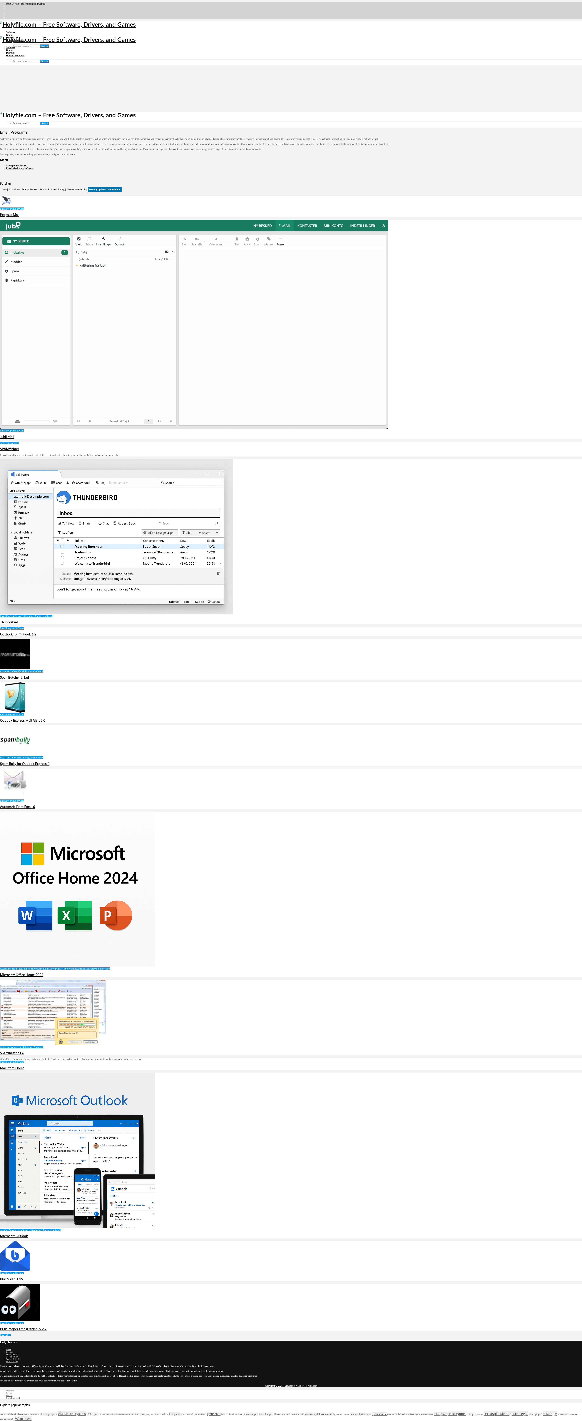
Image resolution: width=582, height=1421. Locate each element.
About (8, 1349)
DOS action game (118, 1414)
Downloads (14, 189)
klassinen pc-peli (282, 1414)
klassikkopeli (266, 1414)
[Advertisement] (291, 89)
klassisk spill (312, 1414)
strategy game (563, 1414)
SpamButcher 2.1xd (14, 677)
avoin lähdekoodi (8, 1414)
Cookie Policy (12, 1357)
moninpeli (355, 1414)
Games (9, 35)
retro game (440, 1414)
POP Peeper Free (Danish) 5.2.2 (23, 1329)
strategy (550, 1413)
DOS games (140, 1414)
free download (161, 1414)
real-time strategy (427, 1414)
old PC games (366, 1414)
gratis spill (214, 1414)
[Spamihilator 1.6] (53, 1044)
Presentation (79, 968)
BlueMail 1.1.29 (11, 1279)
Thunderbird (9, 622)
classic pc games (72, 1413)
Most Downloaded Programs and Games (25, 3)
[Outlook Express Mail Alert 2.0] (15, 712)
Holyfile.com (310, 1385)
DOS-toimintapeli (105, 1414)
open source (379, 1414)
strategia (520, 1413)
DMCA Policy (12, 1362)
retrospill (492, 1413)
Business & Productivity (33, 968)
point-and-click (394, 1414)
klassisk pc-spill (297, 1414)
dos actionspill (130, 1414)
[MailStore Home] (71, 1059)
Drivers (10, 53)
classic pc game (48, 1414)
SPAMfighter (9, 449)
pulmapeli (406, 1414)
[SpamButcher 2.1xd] (15, 668)
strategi (506, 1413)
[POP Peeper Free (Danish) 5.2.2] (20, 1320)
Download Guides (15, 55)
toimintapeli (574, 1414)
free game (174, 1414)
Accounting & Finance (11, 968)
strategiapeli (535, 1414)
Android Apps (7, 1230)
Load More (5, 1335)
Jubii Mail (7, 437)
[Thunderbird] (116, 613)
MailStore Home (12, 1068)
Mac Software (37, 616)
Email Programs (7, 208)
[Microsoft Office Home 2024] (77, 966)
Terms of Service (13, 1359)
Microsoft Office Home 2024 (21, 975)
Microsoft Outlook (14, 1236)
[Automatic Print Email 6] (15, 798)
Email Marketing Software (19, 168)
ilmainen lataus (236, 1414)
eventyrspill (150, 1414)
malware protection (342, 1414)
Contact (9, 1352)
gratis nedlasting (200, 1414)
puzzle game (415, 1414)
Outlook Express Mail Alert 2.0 (22, 720)
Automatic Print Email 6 (17, 807)
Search (44, 46)
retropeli (471, 1414)
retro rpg (480, 1414)
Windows (23, 1418)
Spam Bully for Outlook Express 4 (24, 764)
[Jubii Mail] (194, 428)
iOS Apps (33, 1230)
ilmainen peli (251, 1414)
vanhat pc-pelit (7, 1419)
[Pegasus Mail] (6, 206)
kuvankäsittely (327, 1414)
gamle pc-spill (187, 1414)
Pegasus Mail (9, 215)
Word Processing (102, 968)
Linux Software (22, 616)
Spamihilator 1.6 (12, 1053)
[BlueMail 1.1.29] (15, 1270)
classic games (34, 1414)
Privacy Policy (12, 1354)
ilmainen (225, 1414)
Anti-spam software (16, 165)
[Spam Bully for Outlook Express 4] (15, 755)
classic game (23, 1414)
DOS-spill (92, 1414)
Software (10, 32)
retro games (457, 1413)
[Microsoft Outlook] (77, 1227)
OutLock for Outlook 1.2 (18, 634)
